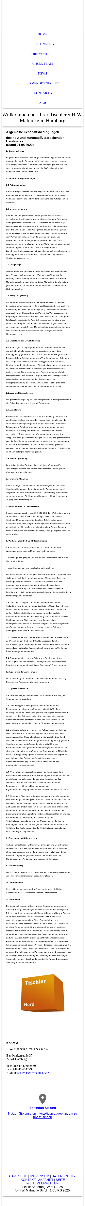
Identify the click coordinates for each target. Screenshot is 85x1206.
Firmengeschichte (42, 83)
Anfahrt (45, 1179)
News (42, 73)
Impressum (39, 1176)
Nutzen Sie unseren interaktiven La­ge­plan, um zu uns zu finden (42, 1115)
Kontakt (41, 93)
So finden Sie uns (42, 1108)
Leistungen (41, 44)
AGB (42, 103)
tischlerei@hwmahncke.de (32, 1072)
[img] (42, 14)
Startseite (17, 1176)
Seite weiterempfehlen (45, 1181)
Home (42, 34)
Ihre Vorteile (43, 54)
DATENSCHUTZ (64, 1176)
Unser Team (42, 63)
